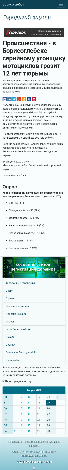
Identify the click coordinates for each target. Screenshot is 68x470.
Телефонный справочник (21, 283)
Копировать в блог (15, 175)
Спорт (9, 290)
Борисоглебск (13, 4)
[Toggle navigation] (61, 4)
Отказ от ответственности (27, 451)
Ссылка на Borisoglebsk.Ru (21, 352)
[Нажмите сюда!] (34, 267)
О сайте (10, 337)
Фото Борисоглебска (18, 329)
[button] (7, 267)
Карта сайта (12, 360)
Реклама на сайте (16, 313)
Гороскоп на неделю (18, 306)
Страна (10, 298)
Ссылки (10, 344)
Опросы (10, 321)
